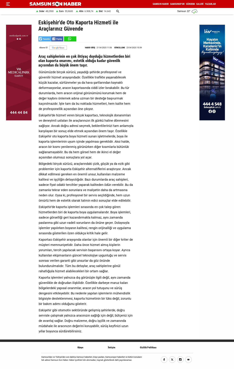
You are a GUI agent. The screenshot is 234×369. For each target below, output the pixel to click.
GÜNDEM (190, 4)
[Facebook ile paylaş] (57, 38)
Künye (80, 347)
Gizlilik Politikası (148, 347)
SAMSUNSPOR (177, 4)
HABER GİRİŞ (90, 48)
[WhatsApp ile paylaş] (70, 38)
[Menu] (8, 4)
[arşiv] (118, 11)
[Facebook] (164, 359)
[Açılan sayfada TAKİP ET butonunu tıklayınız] (58, 48)
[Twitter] (172, 359)
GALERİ (199, 4)
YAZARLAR (210, 4)
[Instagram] (180, 359)
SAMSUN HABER (161, 4)
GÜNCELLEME (119, 48)
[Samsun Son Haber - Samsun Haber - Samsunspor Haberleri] (55, 4)
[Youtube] (188, 359)
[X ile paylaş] (44, 38)
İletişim (111, 347)
